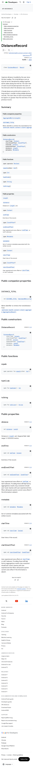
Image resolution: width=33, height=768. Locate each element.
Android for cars (6, 664)
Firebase (3, 743)
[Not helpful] (15, 17)
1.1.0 (30, 57)
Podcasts (3, 627)
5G (2, 648)
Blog (2, 624)
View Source (26, 55)
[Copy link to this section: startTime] (11, 524)
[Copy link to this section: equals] (8, 364)
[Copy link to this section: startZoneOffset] (16, 545)
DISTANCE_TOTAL (8, 122)
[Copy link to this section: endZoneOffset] (16, 468)
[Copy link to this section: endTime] (10, 446)
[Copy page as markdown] (9, 50)
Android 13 (4, 686)
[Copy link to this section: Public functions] (19, 356)
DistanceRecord (13, 67)
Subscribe (24, 759)
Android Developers (6, 14)
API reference (7, 9)
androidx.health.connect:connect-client (20, 53)
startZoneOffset (8, 267)
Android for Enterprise (7, 613)
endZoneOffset (8, 227)
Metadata (16, 150)
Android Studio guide (7, 699)
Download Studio (6, 707)
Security (3, 616)
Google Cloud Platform (8, 746)
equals (5, 168)
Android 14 (4, 683)
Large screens (5, 656)
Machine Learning (6, 637)
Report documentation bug (9, 720)
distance (6, 202)
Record (22, 67)
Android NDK (5, 710)
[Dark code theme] (30, 65)
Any (15, 168)
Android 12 (4, 689)
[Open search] (20, 2)
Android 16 (4, 677)
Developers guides (6, 702)
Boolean (16, 163)
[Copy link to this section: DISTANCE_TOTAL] (18, 292)
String (9, 182)
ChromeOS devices (6, 661)
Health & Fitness (5, 640)
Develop (16, 14)
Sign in (29, 2)
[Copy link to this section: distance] (10, 422)
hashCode (6, 177)
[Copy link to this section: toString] (9, 398)
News (2, 621)
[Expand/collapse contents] (12, 22)
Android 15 (4, 680)
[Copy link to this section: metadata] (11, 500)
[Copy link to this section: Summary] (13, 107)
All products (4, 748)
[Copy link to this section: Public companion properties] (3, 284)
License (9, 755)
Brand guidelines (18, 755)
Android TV (4, 667)
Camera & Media (6, 643)
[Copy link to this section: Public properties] (21, 414)
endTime (6, 215)
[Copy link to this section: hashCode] (11, 381)
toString (6, 186)
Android (3, 610)
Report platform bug (7, 717)
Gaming (3, 634)
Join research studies (7, 726)
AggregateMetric (8, 118)
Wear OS (3, 659)
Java (30, 60)
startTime (6, 255)
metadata (6, 241)
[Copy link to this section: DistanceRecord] (16, 327)
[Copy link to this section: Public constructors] (23, 320)
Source (3, 619)
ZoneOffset (22, 143)
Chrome (3, 740)
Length (17, 118)
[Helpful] (12, 17)
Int (8, 172)
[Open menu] (3, 2)
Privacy (3, 646)
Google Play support (7, 723)
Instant (16, 141)
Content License (21, 589)
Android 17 (4, 674)
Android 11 (4, 691)
